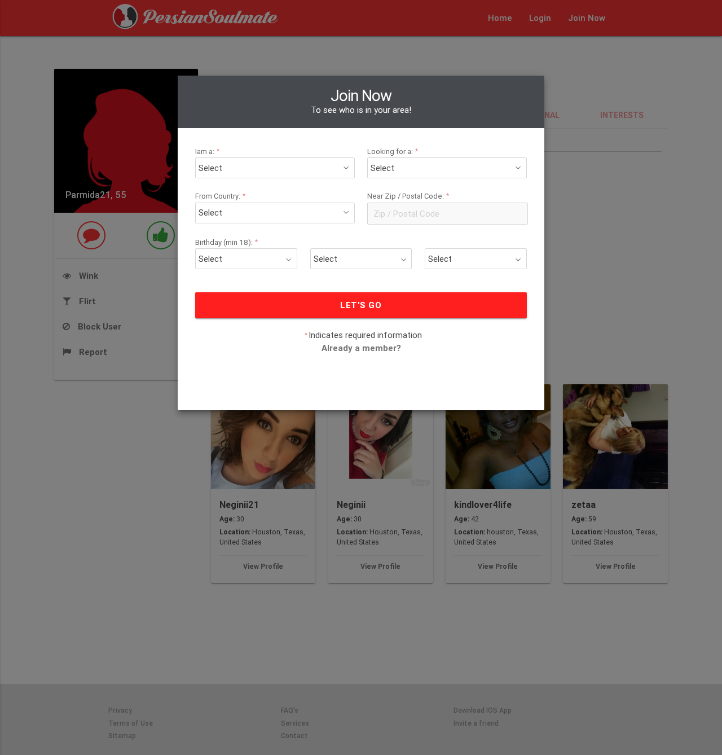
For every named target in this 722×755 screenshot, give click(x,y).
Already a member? (361, 348)
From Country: (220, 196)
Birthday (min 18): (226, 242)
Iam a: (207, 151)
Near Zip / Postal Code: (408, 196)
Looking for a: (393, 151)
